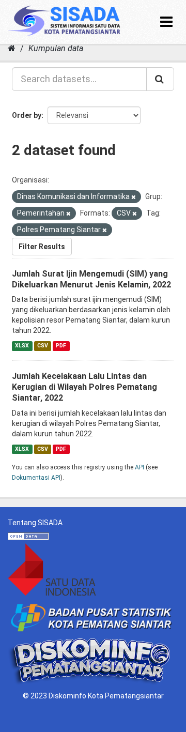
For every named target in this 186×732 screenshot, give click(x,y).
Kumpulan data (55, 48)
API (139, 467)
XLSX (22, 345)
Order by (26, 115)
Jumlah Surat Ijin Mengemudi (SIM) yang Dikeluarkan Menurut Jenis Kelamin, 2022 (91, 279)
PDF (61, 345)
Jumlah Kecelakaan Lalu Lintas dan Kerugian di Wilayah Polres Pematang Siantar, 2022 (84, 387)
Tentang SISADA (35, 522)
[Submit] (160, 79)
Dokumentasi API (36, 477)
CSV (42, 345)
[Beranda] (12, 48)
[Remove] (133, 197)
